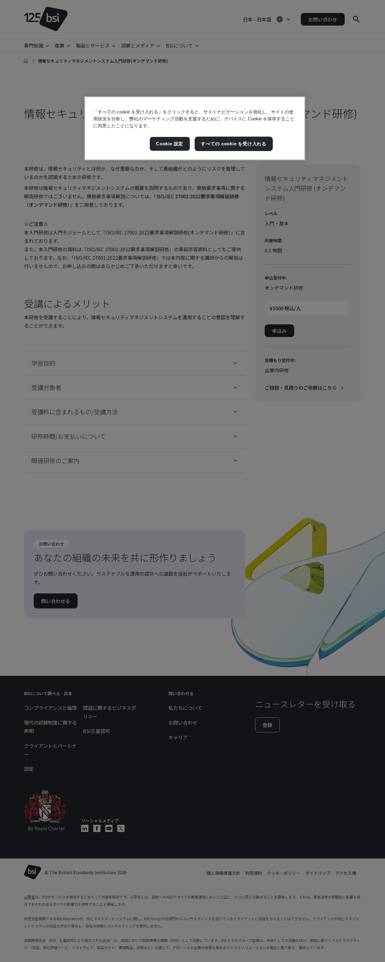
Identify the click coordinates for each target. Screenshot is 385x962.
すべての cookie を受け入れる (233, 143)
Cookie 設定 (169, 143)
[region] (194, 128)
